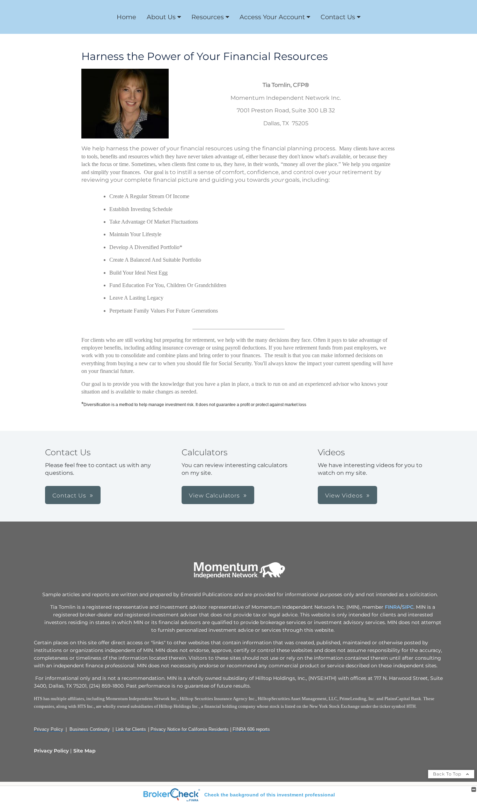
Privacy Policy (51, 751)
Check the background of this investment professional (269, 794)
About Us (161, 17)
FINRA (392, 607)
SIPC (407, 607)
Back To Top (448, 774)
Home (126, 17)
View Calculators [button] (214, 495)
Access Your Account (272, 17)
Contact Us (338, 17)
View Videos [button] (344, 495)
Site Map (84, 751)
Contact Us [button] (69, 495)
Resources (207, 17)
